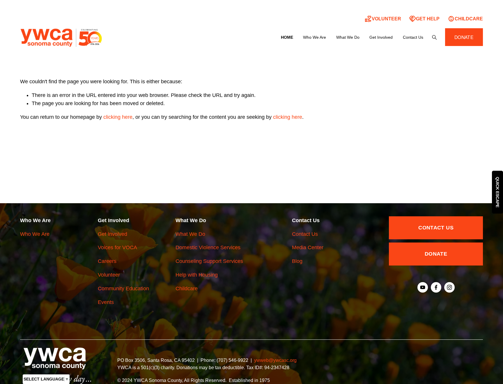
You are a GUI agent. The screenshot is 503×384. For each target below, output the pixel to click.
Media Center (307, 247)
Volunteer (383, 19)
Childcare (465, 19)
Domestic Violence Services (208, 247)
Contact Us (305, 234)
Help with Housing (197, 275)
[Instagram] (449, 287)
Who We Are (34, 234)
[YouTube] (422, 287)
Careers (107, 261)
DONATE (464, 37)
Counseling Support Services (209, 261)
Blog (297, 261)
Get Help (424, 19)
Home (287, 37)
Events (106, 302)
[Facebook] (436, 287)
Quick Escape (497, 192)
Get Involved (112, 234)
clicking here (117, 117)
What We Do (190, 234)
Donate (436, 254)
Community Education (123, 288)
